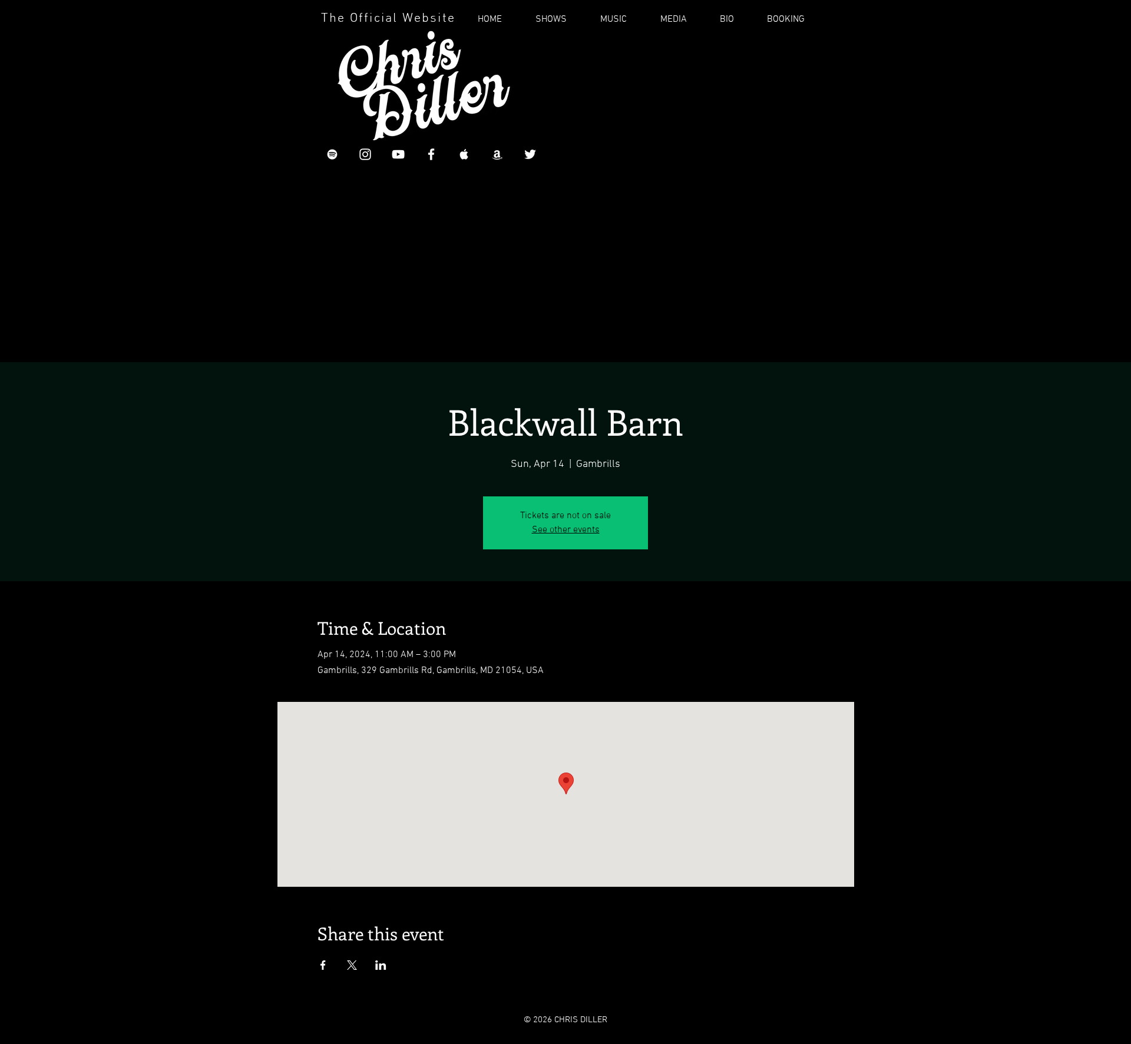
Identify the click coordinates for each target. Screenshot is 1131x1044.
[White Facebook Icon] (431, 154)
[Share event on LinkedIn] (380, 965)
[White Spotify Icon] (332, 154)
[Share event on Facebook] (323, 965)
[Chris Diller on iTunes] (464, 154)
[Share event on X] (352, 965)
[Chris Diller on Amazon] (497, 154)
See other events (566, 530)
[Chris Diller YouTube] (398, 154)
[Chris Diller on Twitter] (530, 154)
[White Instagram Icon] (365, 154)
